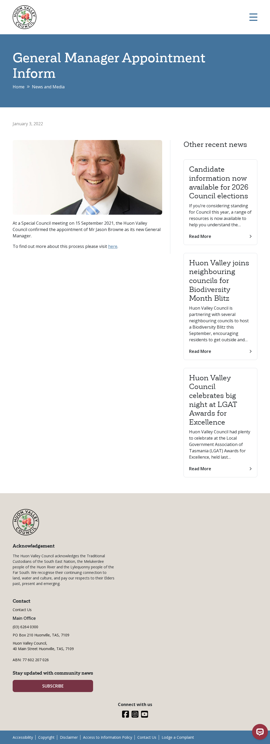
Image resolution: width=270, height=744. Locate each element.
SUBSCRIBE (53, 686)
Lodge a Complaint (178, 737)
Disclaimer (69, 737)
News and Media (48, 87)
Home (19, 87)
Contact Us (22, 609)
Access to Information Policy (107, 737)
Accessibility (23, 737)
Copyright (46, 737)
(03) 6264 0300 (25, 626)
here (112, 246)
